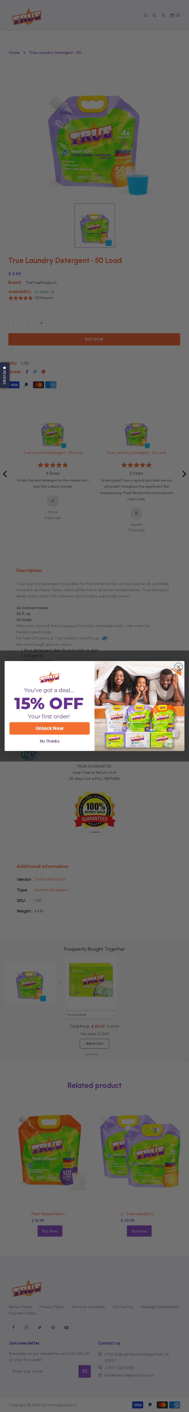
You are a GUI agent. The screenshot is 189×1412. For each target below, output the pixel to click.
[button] (4, 375)
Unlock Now (49, 728)
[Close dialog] (178, 667)
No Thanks (49, 741)
